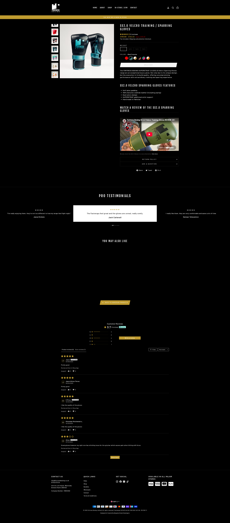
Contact (133, 8)
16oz (143, 49)
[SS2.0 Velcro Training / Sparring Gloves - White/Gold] (66, 285)
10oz (123, 49)
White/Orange (148, 58)
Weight (123, 45)
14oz (137, 49)
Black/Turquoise (131, 58)
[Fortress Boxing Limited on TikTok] (127, 482)
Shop (110, 8)
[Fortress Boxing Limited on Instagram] (117, 482)
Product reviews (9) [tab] (68, 349)
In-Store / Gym (121, 8)
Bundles (86, 487)
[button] (125, 34)
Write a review (130, 338)
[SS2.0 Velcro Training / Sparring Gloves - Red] (61, 285)
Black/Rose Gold (139, 58)
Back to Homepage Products (116, 302)
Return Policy (149, 159)
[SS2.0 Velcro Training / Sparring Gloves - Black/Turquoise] (64, 285)
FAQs (85, 481)
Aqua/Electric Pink (144, 58)
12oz (130, 49)
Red (126, 58)
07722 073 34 (55, 482)
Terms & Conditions (90, 496)
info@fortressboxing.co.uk (60, 480)
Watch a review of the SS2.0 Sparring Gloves (147, 109)
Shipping (132, 39)
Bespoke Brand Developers (122, 513)
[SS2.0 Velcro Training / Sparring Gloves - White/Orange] (74, 285)
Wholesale (87, 490)
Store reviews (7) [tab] (80, 349)
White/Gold (135, 58)
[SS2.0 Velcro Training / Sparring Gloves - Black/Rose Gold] (69, 285)
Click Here (155, 154)
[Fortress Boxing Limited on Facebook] (120, 482)
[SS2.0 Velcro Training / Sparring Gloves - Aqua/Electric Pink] (71, 285)
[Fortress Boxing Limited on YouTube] (124, 482)
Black (122, 58)
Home (95, 8)
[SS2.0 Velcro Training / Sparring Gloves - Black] (59, 285)
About (102, 8)
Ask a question (149, 164)
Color (128, 54)
